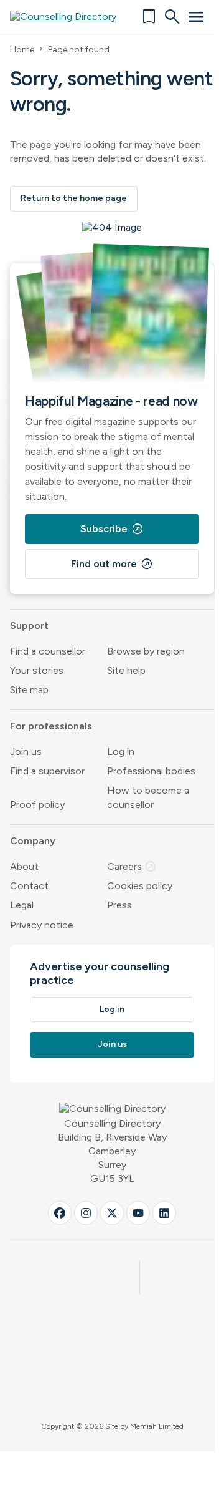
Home (22, 49)
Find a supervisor (47, 771)
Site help (126, 670)
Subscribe (112, 529)
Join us (26, 751)
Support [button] (29, 625)
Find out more (112, 564)
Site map (29, 690)
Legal (22, 905)
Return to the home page (74, 198)
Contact (29, 886)
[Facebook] (60, 1213)
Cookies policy (139, 886)
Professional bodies (151, 771)
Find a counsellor (47, 651)
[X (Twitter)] (112, 1213)
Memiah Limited (157, 1426)
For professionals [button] (51, 726)
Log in (120, 751)
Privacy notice (41, 925)
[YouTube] (138, 1213)
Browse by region (146, 651)
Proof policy (37, 805)
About (24, 866)
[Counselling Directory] (70, 17)
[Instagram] (86, 1213)
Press (119, 905)
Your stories (36, 670)
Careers (132, 866)
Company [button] (32, 841)
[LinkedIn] (164, 1213)
